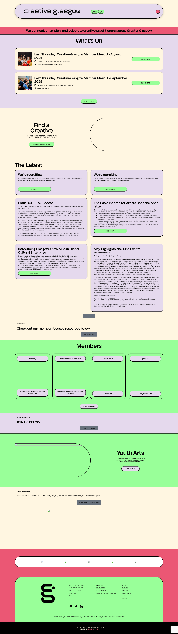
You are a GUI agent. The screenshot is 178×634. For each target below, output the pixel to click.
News (124, 585)
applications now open (45, 269)
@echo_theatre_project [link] (64, 212)
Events (125, 588)
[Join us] (97, 12)
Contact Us (100, 588)
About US (99, 585)
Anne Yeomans (30, 212)
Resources (126, 595)
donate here (75, 235)
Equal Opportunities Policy (107, 593)
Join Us (125, 598)
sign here (111, 226)
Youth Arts (126, 593)
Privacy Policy (102, 590)
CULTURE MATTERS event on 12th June (115, 299)
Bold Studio (93, 629)
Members (125, 590)
